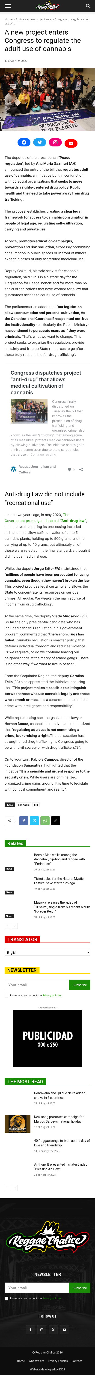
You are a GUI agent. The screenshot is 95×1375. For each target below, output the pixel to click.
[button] (7, 6)
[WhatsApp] (45, 820)
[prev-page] (7, 926)
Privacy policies (51, 995)
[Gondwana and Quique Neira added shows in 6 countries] (17, 1100)
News (9, 868)
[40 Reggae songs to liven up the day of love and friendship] (17, 1147)
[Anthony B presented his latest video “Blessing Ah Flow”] (17, 1171)
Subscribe (80, 985)
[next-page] (15, 926)
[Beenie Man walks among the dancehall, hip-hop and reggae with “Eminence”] (17, 862)
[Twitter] (34, 820)
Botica (20, 19)
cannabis (24, 804)
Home (9, 19)
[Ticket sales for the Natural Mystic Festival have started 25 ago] (17, 885)
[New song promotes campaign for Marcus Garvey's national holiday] (17, 1124)
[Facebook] (23, 820)
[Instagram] (41, 1329)
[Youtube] (64, 1329)
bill (36, 804)
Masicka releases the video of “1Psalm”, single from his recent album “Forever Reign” (62, 907)
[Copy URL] (55, 820)
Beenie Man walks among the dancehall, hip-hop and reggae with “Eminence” (59, 859)
